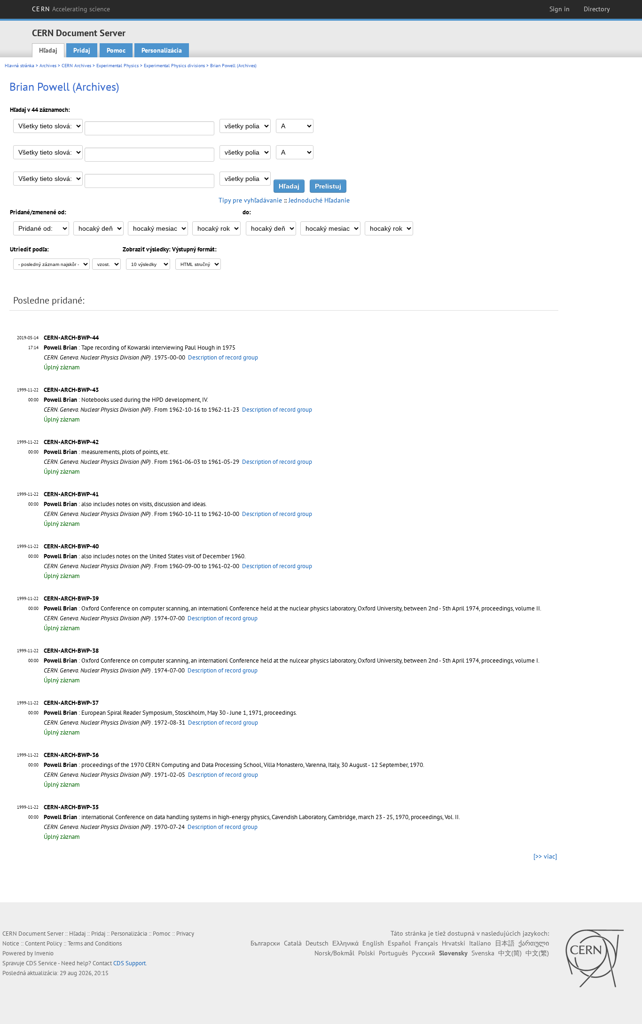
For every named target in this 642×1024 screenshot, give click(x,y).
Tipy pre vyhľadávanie (250, 200)
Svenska (482, 953)
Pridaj (81, 50)
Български (265, 943)
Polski (366, 953)
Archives (47, 66)
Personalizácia (161, 50)
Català (293, 943)
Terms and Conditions (95, 943)
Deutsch (317, 943)
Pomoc (116, 50)
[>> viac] (545, 856)
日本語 (505, 943)
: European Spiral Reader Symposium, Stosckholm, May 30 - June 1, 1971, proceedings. (170, 713)
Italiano (480, 943)
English (373, 943)
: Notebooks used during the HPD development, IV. (126, 400)
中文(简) (510, 953)
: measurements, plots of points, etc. (107, 452)
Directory (597, 9)
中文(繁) (537, 953)
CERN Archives (76, 66)
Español (399, 943)
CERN (71, 9)
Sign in (559, 9)
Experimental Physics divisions (174, 66)
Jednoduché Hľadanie (319, 200)
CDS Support (129, 963)
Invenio (44, 953)
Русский (423, 953)
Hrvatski (453, 943)
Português (393, 953)
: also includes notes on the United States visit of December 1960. (145, 556)
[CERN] (594, 958)
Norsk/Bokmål (334, 953)
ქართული (533, 943)
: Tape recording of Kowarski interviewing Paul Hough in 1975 (139, 348)
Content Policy (43, 943)
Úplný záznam (62, 367)
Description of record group (223, 357)
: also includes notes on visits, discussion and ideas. (125, 504)
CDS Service (41, 963)
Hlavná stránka (19, 66)
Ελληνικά (345, 943)
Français (426, 943)
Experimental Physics (117, 66)
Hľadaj (48, 50)
